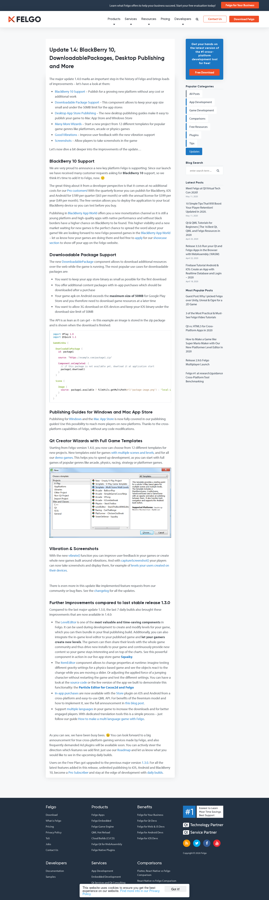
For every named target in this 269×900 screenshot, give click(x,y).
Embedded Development (106, 876)
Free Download (204, 72)
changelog (101, 591)
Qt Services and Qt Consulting (108, 882)
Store (120, 693)
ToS (48, 838)
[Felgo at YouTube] (217, 843)
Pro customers (77, 190)
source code (78, 682)
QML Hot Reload (100, 832)
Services (131, 19)
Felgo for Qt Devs (147, 820)
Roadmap (124, 750)
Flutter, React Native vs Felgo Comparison (153, 873)
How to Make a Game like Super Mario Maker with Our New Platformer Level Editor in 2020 (204, 345)
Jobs (48, 844)
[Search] (197, 19)
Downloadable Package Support (77, 102)
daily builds (155, 772)
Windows (75, 419)
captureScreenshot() (135, 560)
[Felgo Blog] (186, 843)
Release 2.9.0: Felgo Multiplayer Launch (198, 362)
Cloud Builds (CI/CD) (103, 838)
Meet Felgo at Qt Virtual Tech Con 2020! (203, 190)
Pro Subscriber (78, 772)
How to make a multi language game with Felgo (111, 719)
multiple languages (80, 709)
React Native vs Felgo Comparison (156, 880)
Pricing (165, 19)
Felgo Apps (97, 815)
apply (139, 238)
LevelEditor (68, 622)
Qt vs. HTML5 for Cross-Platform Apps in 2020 (199, 328)
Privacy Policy (53, 832)
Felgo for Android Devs (150, 832)
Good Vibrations (66, 135)
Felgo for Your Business (240, 5)
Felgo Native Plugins (103, 850)
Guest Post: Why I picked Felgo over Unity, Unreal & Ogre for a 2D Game (204, 300)
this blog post (134, 703)
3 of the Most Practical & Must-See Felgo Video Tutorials (204, 315)
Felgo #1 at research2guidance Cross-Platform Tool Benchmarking (204, 377)
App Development (102, 871)
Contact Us (215, 19)
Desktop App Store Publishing (75, 113)
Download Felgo (244, 19)
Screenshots (63, 140)
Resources (148, 19)
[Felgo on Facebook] (206, 843)
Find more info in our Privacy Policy (121, 892)
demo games (64, 457)
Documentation (55, 871)
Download (51, 815)
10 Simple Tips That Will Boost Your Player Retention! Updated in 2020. (203, 207)
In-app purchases (67, 693)
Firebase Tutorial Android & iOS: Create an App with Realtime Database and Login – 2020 (204, 271)
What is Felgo (53, 820)
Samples (51, 876)
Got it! (175, 889)
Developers (182, 19)
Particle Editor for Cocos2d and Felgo (106, 687)
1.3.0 (145, 762)
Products (114, 19)
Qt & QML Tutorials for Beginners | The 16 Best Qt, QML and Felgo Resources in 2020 (203, 229)
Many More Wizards (68, 124)
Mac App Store (104, 419)
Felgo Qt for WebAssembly (106, 844)
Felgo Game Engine (102, 826)
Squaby (126, 657)
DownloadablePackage (78, 261)
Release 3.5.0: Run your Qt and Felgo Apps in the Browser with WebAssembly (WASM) (204, 250)
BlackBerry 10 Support (70, 91)
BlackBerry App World (82, 213)
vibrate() (74, 555)
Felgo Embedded (101, 820)
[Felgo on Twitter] (196, 843)
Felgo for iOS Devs (147, 838)
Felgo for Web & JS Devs (151, 826)
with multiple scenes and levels (132, 452)
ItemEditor (68, 662)
